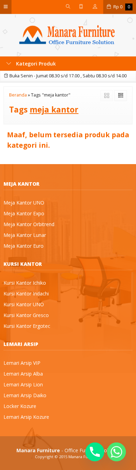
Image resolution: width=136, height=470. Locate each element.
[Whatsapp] (116, 451)
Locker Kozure (19, 406)
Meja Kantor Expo (23, 213)
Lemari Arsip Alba (23, 373)
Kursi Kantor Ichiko (24, 282)
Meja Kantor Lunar (24, 235)
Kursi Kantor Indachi (26, 293)
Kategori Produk (35, 63)
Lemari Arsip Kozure (26, 417)
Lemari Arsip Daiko (24, 395)
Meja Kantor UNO (23, 202)
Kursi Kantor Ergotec (26, 326)
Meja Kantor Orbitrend (28, 224)
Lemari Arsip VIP (21, 363)
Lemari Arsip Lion (23, 384)
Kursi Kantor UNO (23, 304)
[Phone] (94, 451)
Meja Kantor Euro (23, 245)
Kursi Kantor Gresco (26, 315)
